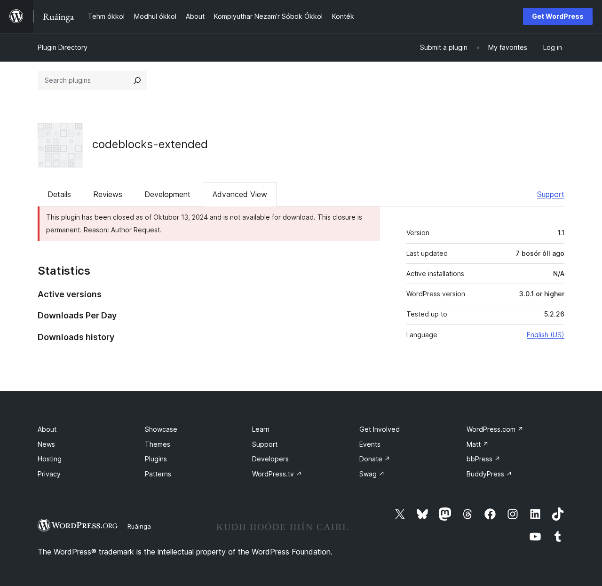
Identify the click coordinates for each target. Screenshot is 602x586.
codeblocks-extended (150, 144)
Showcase (161, 429)
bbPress (483, 459)
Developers (270, 459)
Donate (374, 459)
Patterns (158, 474)
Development (167, 194)
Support (550, 194)
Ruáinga (139, 526)
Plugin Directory (62, 47)
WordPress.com (495, 429)
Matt (478, 444)
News (46, 444)
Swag (372, 474)
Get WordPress (558, 16)
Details (59, 194)
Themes (157, 444)
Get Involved (379, 429)
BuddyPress (489, 474)
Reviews (107, 194)
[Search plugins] (137, 80)
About (47, 429)
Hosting (50, 459)
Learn (260, 429)
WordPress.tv (277, 474)
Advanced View (240, 194)
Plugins (156, 459)
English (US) (545, 335)
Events (369, 444)
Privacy (49, 474)
